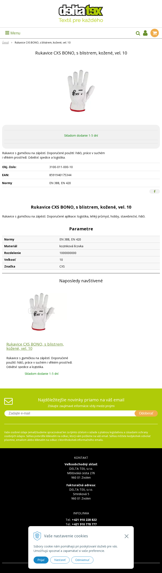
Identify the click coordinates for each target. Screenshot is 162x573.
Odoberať (146, 413)
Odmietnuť (82, 560)
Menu (14, 32)
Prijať (41, 560)
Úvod (5, 42)
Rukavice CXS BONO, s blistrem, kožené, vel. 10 (35, 346)
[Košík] (154, 33)
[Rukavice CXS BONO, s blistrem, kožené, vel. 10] (81, 91)
